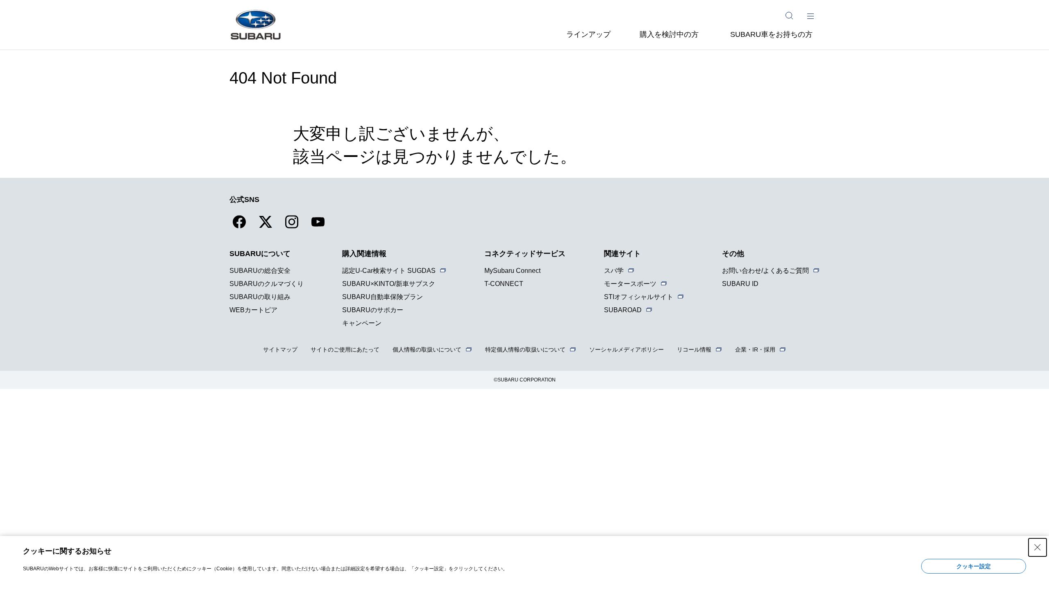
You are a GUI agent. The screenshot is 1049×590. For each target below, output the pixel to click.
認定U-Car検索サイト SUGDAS (389, 270)
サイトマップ (280, 349)
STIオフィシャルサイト (638, 296)
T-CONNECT (503, 283)
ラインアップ (588, 34)
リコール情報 (694, 349)
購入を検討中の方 (669, 34)
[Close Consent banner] (1038, 547)
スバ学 (614, 270)
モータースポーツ (630, 283)
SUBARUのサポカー (372, 309)
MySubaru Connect (512, 270)
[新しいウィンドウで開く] (239, 226)
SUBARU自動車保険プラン (382, 296)
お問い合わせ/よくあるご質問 (765, 270)
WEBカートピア (253, 309)
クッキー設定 (973, 566)
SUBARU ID (740, 283)
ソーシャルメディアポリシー (626, 349)
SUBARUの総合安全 (260, 270)
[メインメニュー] (811, 16)
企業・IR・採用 (755, 349)
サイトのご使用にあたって (345, 349)
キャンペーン (361, 323)
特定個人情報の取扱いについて (525, 349)
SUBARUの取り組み (260, 296)
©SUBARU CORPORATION (525, 380)
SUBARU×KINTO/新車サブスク (388, 283)
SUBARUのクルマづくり (266, 283)
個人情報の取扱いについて (427, 349)
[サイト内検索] (789, 16)
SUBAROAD (623, 309)
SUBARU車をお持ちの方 (771, 34)
